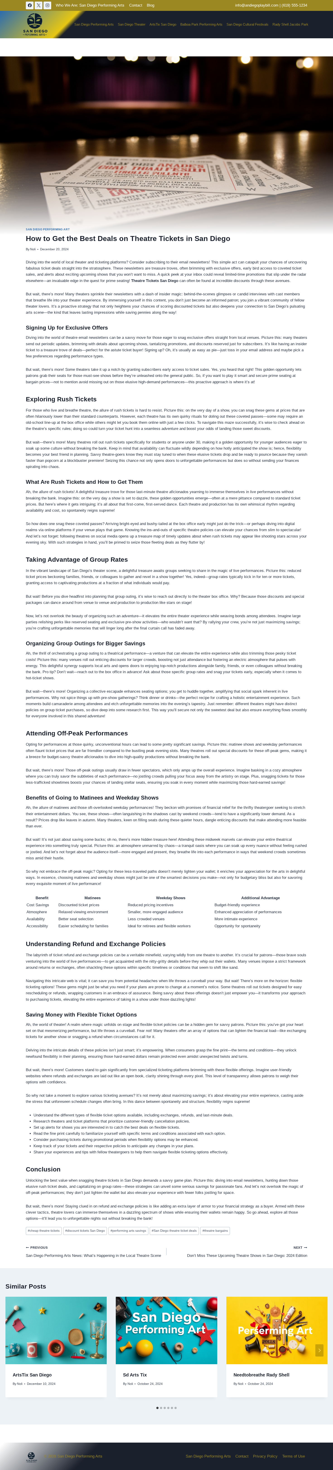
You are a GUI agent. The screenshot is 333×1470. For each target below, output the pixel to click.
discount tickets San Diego (85, 1230)
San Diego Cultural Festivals (247, 24)
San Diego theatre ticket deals (174, 1230)
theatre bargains (215, 1230)
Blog (150, 5)
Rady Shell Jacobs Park (290, 24)
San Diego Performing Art (48, 229)
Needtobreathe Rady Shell (262, 1374)
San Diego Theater (131, 24)
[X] (38, 5)
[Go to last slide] (14, 1350)
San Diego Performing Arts (94, 24)
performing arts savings (128, 1230)
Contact (135, 5)
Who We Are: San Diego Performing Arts (90, 5)
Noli (33, 249)
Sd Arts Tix (135, 1374)
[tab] (157, 1408)
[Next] (319, 1350)
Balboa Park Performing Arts (201, 24)
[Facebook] (30, 5)
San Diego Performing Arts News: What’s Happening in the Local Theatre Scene (93, 1252)
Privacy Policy (265, 1456)
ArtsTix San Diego (163, 24)
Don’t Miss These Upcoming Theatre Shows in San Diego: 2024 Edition (247, 1252)
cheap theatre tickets (44, 1230)
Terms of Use (293, 1456)
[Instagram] (47, 5)
